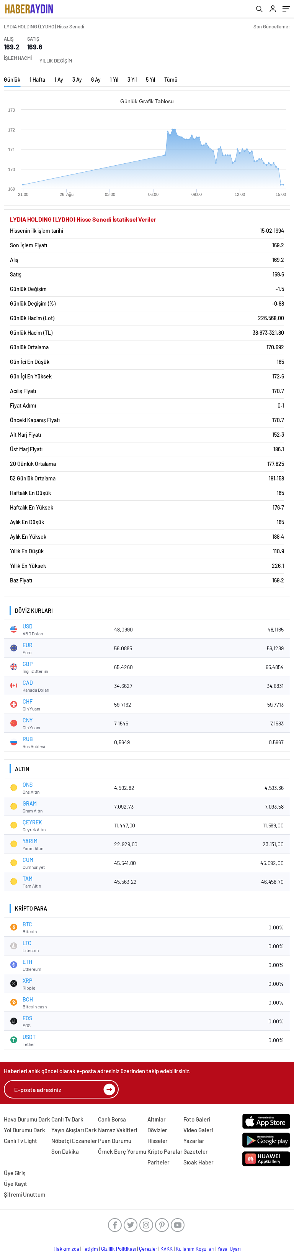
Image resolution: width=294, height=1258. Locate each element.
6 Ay (96, 79)
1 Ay (58, 79)
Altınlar (156, 1119)
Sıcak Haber (198, 1162)
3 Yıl (132, 79)
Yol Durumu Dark (24, 1129)
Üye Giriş (14, 1172)
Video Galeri (198, 1129)
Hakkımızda (66, 1249)
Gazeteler (195, 1151)
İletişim (90, 1249)
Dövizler (157, 1129)
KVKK (166, 1249)
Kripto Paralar (165, 1151)
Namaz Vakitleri (117, 1129)
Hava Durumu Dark (27, 1119)
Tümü (171, 79)
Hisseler (157, 1140)
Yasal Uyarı (229, 1249)
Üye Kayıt (15, 1183)
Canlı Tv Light (20, 1140)
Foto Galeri (196, 1119)
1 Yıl (114, 79)
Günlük (12, 79)
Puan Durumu (114, 1140)
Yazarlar (193, 1140)
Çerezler (148, 1249)
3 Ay (77, 79)
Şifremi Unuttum (24, 1194)
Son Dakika (65, 1151)
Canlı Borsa (112, 1119)
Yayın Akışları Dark (74, 1129)
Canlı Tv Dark (67, 1119)
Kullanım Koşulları (195, 1249)
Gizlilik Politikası (118, 1249)
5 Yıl (150, 79)
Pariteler (158, 1162)
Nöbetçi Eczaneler (74, 1140)
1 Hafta (37, 79)
